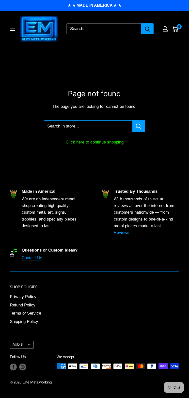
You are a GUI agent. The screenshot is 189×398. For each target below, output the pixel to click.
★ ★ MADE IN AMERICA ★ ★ (94, 5)
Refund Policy (22, 305)
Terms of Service (25, 313)
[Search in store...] (138, 126)
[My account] (165, 29)
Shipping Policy (24, 321)
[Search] (147, 28)
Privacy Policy (23, 296)
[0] (175, 29)
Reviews (121, 232)
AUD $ (18, 344)
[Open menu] (12, 29)
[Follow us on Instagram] (22, 366)
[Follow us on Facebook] (13, 366)
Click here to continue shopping (95, 142)
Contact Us (32, 257)
